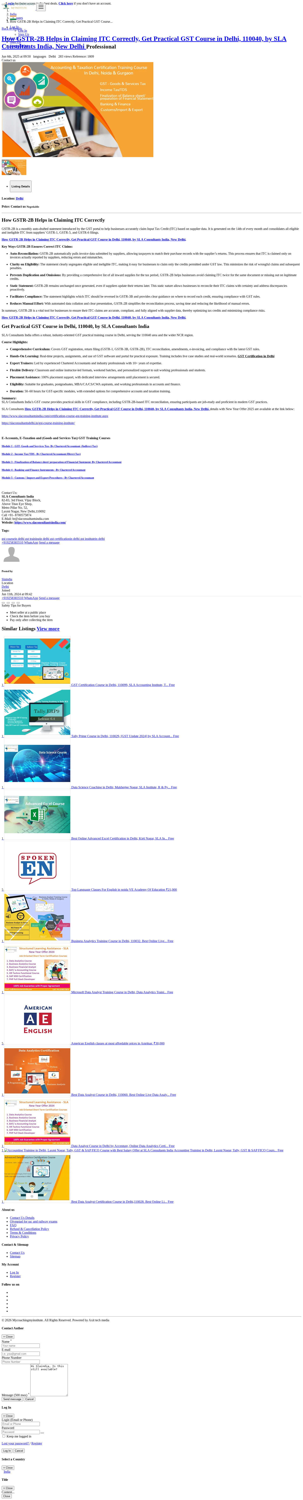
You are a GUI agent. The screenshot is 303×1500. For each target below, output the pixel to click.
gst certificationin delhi (65, 539)
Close (6, 1496)
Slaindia (7, 579)
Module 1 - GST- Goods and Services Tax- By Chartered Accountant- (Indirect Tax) (49, 446)
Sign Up (23, 34)
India (7, 1471)
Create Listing (19, 45)
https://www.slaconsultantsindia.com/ (40, 522)
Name (7, 1341)
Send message (12, 1399)
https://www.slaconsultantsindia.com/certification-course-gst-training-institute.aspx (55, 416)
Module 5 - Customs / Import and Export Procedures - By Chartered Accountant (48, 477)
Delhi (19, 198)
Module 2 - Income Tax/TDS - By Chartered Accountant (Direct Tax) (41, 453)
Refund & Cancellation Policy (29, 1229)
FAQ (13, 1225)
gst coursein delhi (13, 539)
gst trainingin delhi (37, 539)
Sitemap (15, 1256)
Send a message (49, 542)
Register (15, 1276)
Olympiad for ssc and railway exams (33, 1221)
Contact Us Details (22, 1218)
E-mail (6, 1349)
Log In (22, 30)
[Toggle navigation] (41, 7)
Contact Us (17, 1252)
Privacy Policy (19, 1236)
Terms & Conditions (23, 1232)
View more (48, 628)
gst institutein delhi (92, 539)
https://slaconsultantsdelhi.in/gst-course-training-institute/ (38, 423)
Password (8, 1428)
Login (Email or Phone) (17, 1420)
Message (15, 1395)
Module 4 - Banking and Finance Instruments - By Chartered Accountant (43, 469)
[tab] (21, 186)
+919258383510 (12, 542)
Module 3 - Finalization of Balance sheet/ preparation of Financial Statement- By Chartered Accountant (61, 462)
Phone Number (11, 1357)
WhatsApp (30, 542)
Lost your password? (16, 1443)
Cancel (29, 1399)
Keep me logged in (18, 1436)
